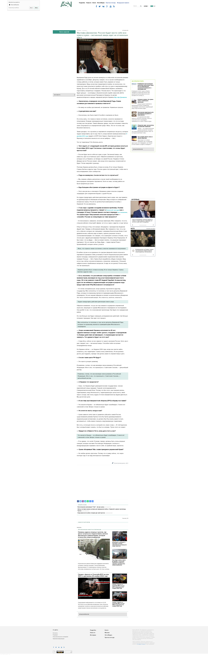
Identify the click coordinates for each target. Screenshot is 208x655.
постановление (122, 212)
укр (154, 6)
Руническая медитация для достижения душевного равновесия (145, 114)
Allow (36, 7)
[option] (143, 213)
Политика (84, 30)
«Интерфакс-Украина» (141, 644)
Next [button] (153, 224)
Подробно (82, 3)
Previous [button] (132, 224)
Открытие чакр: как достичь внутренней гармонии (146, 126)
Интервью (79, 30)
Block (31, 7)
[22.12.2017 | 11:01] (143, 238)
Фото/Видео (101, 3)
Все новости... (57, 94)
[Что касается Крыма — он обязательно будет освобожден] (90, 501)
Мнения (107, 632)
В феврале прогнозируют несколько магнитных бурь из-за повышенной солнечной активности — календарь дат (145, 86)
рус (152, 6)
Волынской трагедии (112, 210)
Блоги (94, 3)
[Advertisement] (104, 18)
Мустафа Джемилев (120, 97)
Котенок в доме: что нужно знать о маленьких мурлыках (145, 101)
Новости (88, 3)
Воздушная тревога (123, 3)
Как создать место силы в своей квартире (145, 137)
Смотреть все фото (150, 228)
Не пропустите (138, 81)
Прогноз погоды (111, 3)
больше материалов (84, 614)
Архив (145, 6)
